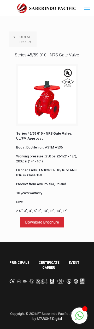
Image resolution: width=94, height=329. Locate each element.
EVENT (74, 262)
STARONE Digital (49, 319)
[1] (79, 319)
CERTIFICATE (49, 262)
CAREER (48, 267)
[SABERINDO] (47, 8)
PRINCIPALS (19, 262)
